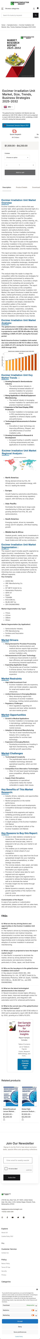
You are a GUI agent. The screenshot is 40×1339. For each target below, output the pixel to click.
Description (7, 187)
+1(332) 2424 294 (7, 1211)
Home (3, 25)
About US (4, 1232)
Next (36, 1104)
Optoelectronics (12, 25)
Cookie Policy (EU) (7, 1236)
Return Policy (5, 1263)
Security (4, 1271)
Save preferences (20, 1332)
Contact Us (5, 1253)
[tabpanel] (20, 56)
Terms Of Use (5, 1267)
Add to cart (20, 172)
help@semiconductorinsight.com (11, 1209)
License (7, 153)
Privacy (3, 1275)
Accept (20, 1321)
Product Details (21, 187)
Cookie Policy (19, 1336)
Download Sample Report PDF (18, 125)
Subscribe (11, 1177)
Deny (20, 1327)
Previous (3, 1104)
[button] (37, 1289)
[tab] (6, 187)
